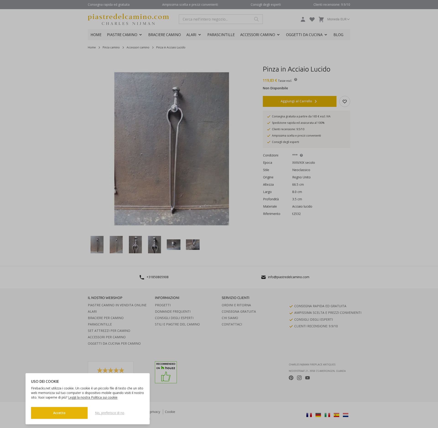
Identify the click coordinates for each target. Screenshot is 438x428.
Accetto (59, 413)
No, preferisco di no (109, 413)
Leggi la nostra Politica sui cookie (92, 397)
